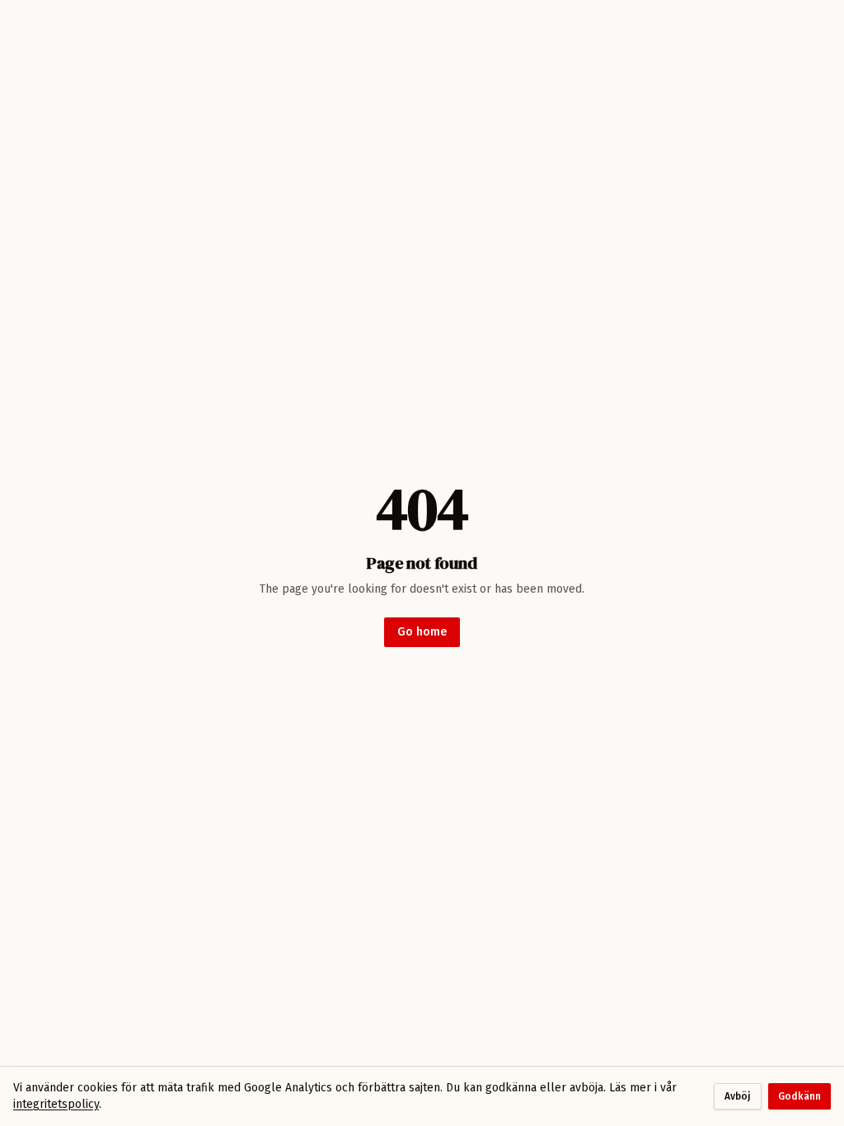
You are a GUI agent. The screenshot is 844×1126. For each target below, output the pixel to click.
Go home (422, 632)
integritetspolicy (56, 1104)
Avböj (737, 1096)
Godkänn (799, 1096)
